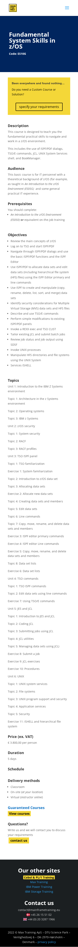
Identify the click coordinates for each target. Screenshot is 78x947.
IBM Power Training (39, 887)
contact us (18, 840)
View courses (19, 813)
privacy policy (47, 942)
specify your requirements (39, 107)
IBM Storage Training (39, 891)
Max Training (39, 882)
